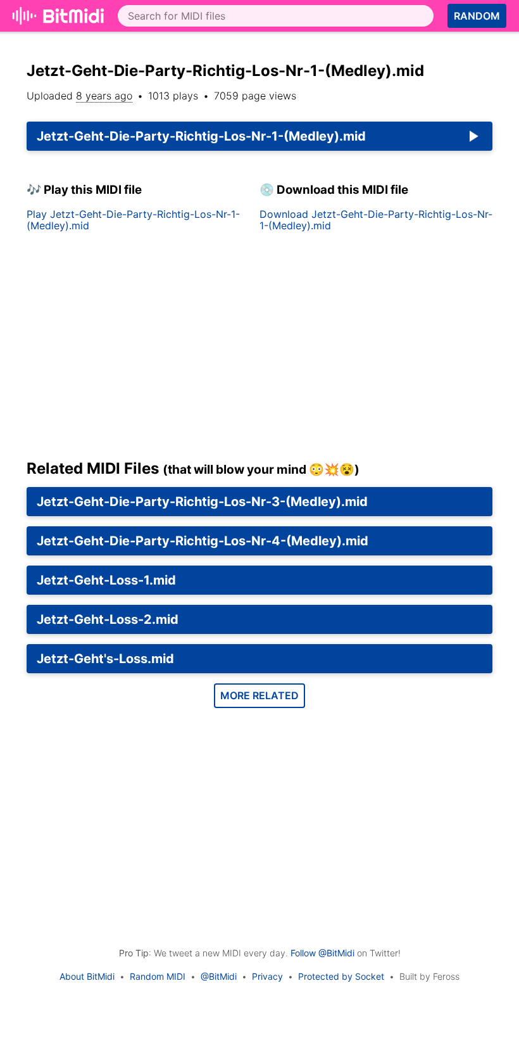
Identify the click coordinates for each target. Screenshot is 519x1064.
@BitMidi (219, 976)
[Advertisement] (259, 351)
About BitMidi (87, 976)
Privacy (267, 976)
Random (477, 16)
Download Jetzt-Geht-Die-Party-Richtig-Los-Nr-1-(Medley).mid (376, 220)
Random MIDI (157, 976)
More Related (259, 695)
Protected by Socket (341, 976)
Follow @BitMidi (322, 952)
